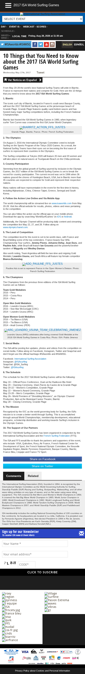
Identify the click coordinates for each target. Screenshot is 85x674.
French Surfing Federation (57, 435)
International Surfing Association (30, 358)
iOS (59, 216)
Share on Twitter (42, 466)
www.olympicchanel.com (15, 227)
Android (68, 216)
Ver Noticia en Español (23, 80)
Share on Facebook (42, 459)
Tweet (40, 72)
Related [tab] (33, 476)
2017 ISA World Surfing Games (36, 5)
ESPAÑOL (79, 44)
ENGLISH (67, 44)
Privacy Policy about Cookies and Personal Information (42, 670)
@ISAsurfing (20, 361)
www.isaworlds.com (62, 203)
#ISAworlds (11, 44)
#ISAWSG (24, 44)
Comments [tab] (13, 476)
